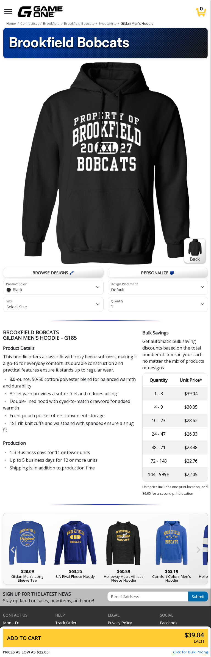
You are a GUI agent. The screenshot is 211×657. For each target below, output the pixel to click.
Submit (198, 596)
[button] (8, 12)
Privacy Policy (120, 622)
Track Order (65, 622)
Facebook (168, 622)
